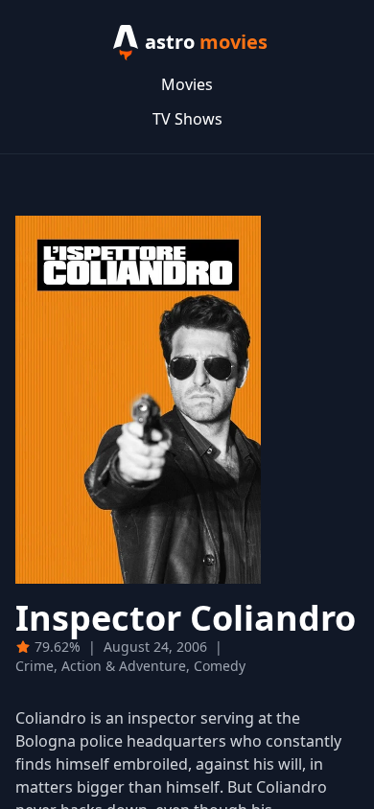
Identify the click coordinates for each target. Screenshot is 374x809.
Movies (187, 84)
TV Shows (187, 118)
